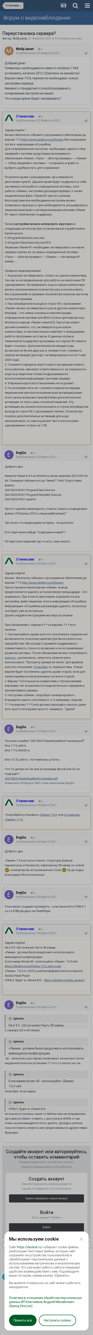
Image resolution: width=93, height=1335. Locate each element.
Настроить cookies (57, 1320)
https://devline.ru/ (29, 1247)
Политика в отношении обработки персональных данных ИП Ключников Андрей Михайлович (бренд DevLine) (45, 1302)
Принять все (23, 1320)
